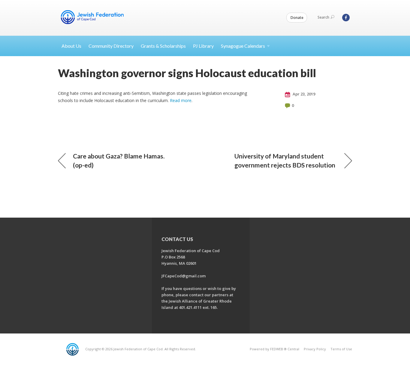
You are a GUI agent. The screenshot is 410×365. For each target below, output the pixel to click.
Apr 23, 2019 (303, 94)
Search (323, 17)
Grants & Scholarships (163, 46)
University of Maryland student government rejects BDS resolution (284, 160)
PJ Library (203, 46)
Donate (297, 17)
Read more (180, 100)
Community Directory (111, 46)
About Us (71, 46)
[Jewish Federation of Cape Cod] (93, 17)
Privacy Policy (315, 349)
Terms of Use (341, 349)
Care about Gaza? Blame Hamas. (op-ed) (118, 160)
